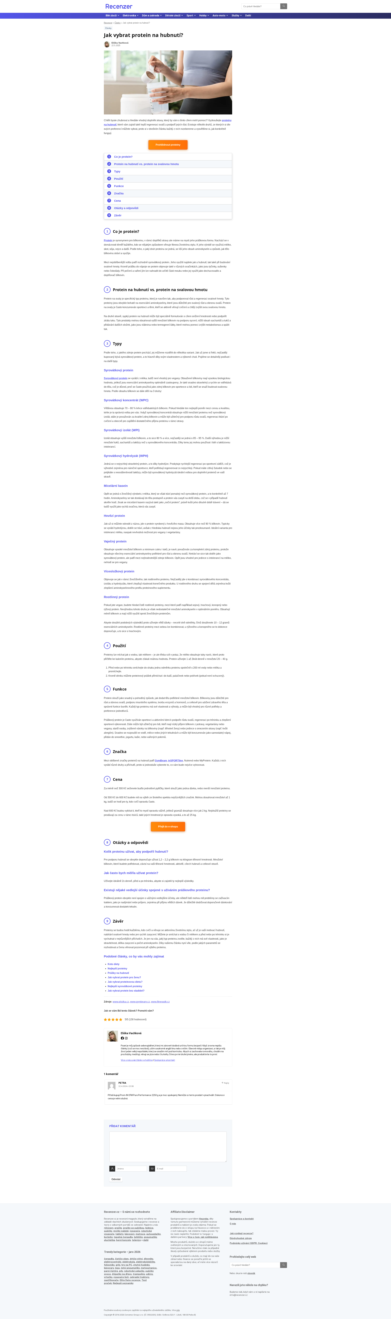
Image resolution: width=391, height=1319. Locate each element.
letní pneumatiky (130, 1268)
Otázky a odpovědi (126, 208)
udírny (149, 1274)
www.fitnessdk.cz (160, 1001)
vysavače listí (121, 1277)
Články (118, 23)
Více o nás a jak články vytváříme (137, 1060)
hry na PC (126, 1265)
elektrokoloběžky (145, 1261)
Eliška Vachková (119, 43)
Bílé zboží (111, 15)
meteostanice (149, 1268)
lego (117, 1268)
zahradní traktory (139, 1277)
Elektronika (129, 15)
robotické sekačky (134, 1271)
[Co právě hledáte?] (283, 6)
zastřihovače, (111, 1280)
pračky (118, 1228)
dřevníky (148, 1258)
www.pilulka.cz (121, 1001)
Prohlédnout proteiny (168, 144)
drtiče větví (136, 1258)
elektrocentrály (112, 1261)
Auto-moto (219, 15)
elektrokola (128, 1261)
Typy (117, 171)
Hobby (202, 15)
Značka (119, 193)
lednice (149, 1228)
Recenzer (108, 23)
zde (178, 1310)
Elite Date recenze (130, 1280)
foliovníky (109, 1265)
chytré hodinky (141, 1265)
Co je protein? (123, 156)
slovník (251, 1273)
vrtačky (108, 1277)
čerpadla (109, 1258)
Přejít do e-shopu (168, 826)
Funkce (119, 186)
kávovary (109, 1268)
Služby (235, 15)
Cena (117, 200)
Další (248, 15)
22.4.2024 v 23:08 (126, 1086)
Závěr (117, 215)
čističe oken (122, 1258)
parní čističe (111, 1271)
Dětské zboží (172, 15)
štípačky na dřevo (122, 1274)
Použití (118, 178)
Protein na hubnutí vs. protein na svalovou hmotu (146, 164)
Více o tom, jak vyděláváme (203, 1237)
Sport (189, 15)
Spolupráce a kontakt (164, 1060)
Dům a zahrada (150, 15)
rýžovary (108, 1228)
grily (118, 1265)
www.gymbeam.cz (140, 1001)
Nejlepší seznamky (123, 1283)
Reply (226, 1083)
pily (121, 1271)
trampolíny (139, 1274)
